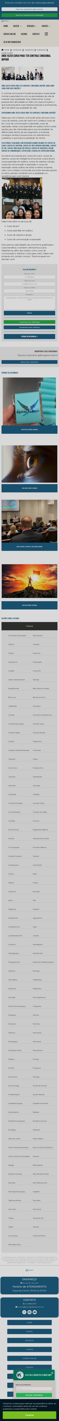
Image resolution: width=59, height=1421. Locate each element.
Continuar (29, 1415)
